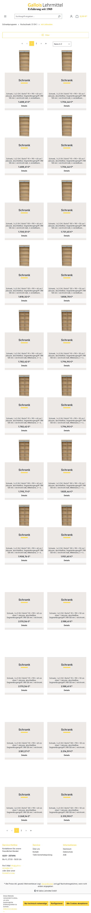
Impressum (67, 849)
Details (24, 106)
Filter (47, 35)
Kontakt (36, 852)
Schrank (24, 80)
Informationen (69, 845)
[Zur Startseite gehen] (45, 7)
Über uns (36, 849)
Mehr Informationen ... (10, 910)
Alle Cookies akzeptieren (77, 903)
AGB (64, 855)
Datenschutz (68, 852)
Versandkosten (47, 884)
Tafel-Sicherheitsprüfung (42, 855)
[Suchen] (59, 16)
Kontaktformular (8, 873)
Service (36, 845)
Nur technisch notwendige (36, 903)
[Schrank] (24, 61)
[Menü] (5, 16)
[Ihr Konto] (71, 16)
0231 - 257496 (9, 856)
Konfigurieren (57, 903)
